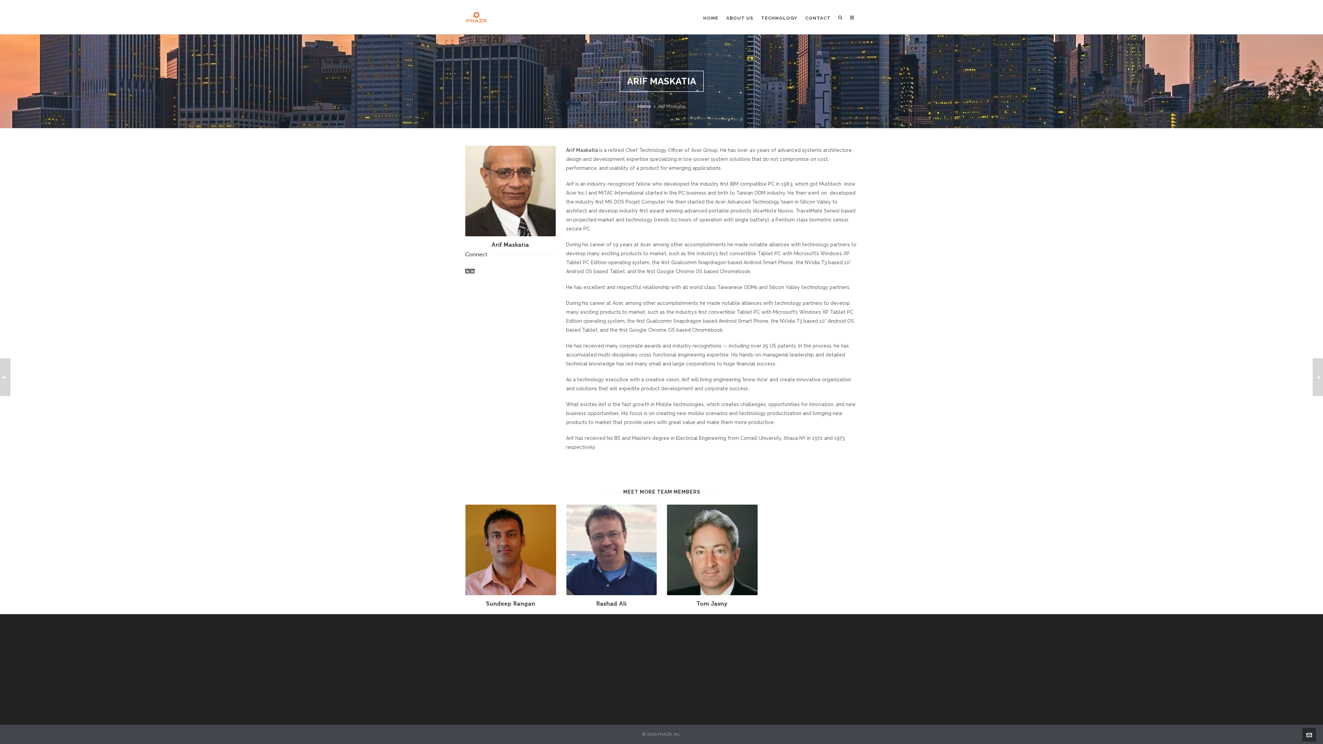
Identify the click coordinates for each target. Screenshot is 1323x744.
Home (644, 106)
